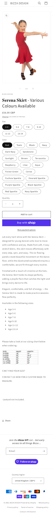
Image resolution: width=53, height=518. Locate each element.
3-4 (6, 127)
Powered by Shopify (28, 503)
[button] (6, 3)
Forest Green (11, 171)
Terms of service (27, 507)
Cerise (29, 171)
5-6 (17, 127)
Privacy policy (12, 507)
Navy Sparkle (31, 191)
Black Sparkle (35, 185)
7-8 (27, 127)
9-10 (39, 127)
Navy (44, 145)
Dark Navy (10, 151)
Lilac (25, 165)
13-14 (20, 133)
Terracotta (40, 158)
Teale (19, 145)
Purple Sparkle (12, 185)
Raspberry (10, 165)
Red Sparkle (11, 191)
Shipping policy (42, 507)
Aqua (37, 165)
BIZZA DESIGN (15, 503)
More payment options (27, 230)
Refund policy (44, 503)
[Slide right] (33, 88)
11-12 (7, 133)
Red (7, 145)
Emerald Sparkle (37, 178)
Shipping (5, 117)
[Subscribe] (43, 451)
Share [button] (8, 420)
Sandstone (28, 151)
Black (32, 145)
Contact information (28, 512)
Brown (24, 158)
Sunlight (9, 158)
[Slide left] (20, 88)
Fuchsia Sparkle (13, 178)
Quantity (6, 198)
